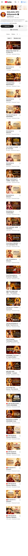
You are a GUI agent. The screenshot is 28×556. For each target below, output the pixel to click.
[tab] (8, 34)
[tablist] (14, 34)
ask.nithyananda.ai (5, 23)
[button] (19, 34)
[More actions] (20, 51)
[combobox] (9, 38)
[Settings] (18, 2)
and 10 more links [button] (13, 23)
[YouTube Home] (8, 2)
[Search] (15, 2)
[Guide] (2, 2)
